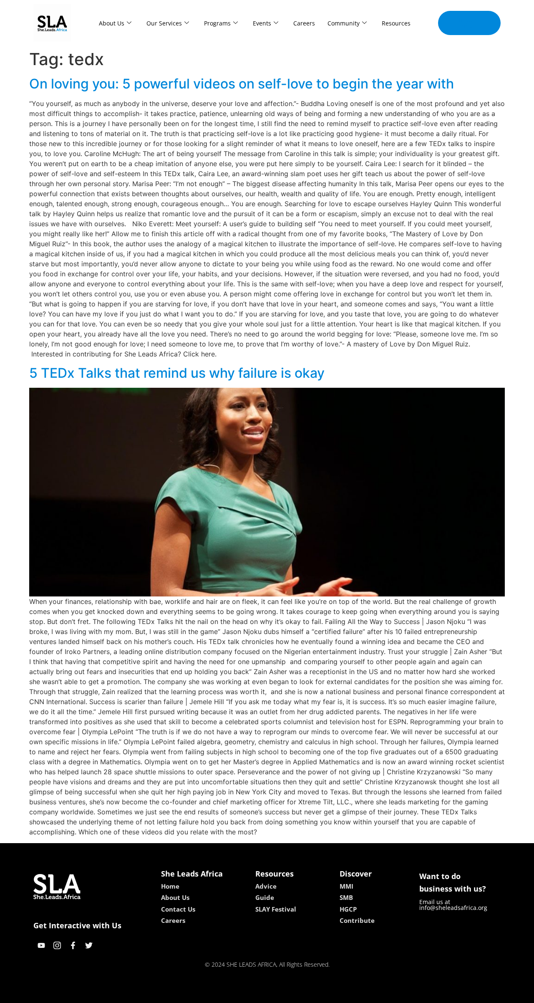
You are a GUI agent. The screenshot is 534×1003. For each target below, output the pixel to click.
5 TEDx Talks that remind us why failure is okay (177, 373)
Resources (396, 23)
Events (262, 23)
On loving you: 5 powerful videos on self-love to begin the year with (241, 84)
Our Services (164, 23)
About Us (111, 23)
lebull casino (244, 994)
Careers (304, 23)
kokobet (210, 994)
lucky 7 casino (289, 994)
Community (343, 23)
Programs (217, 23)
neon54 (326, 994)
